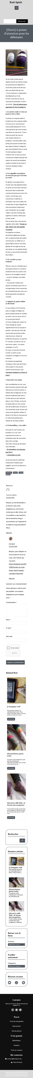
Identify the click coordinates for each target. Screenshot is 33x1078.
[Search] (22, 840)
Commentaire (11, 602)
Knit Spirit (16, 2)
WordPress (9, 1076)
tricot (15, 472)
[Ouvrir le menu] (16, 8)
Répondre (9, 533)
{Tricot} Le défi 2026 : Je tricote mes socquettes (16, 804)
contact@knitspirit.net (14, 1059)
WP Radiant (9, 1074)
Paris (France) (17, 1062)
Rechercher (22, 21)
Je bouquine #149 (13, 707)
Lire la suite (11, 719)
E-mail (9, 628)
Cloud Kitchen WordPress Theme (15, 1072)
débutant (9, 472)
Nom (8, 620)
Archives (11, 942)
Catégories (12, 963)
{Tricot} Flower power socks (15, 755)
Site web (9, 636)
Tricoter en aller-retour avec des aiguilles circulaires (16, 226)
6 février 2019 (10, 497)
